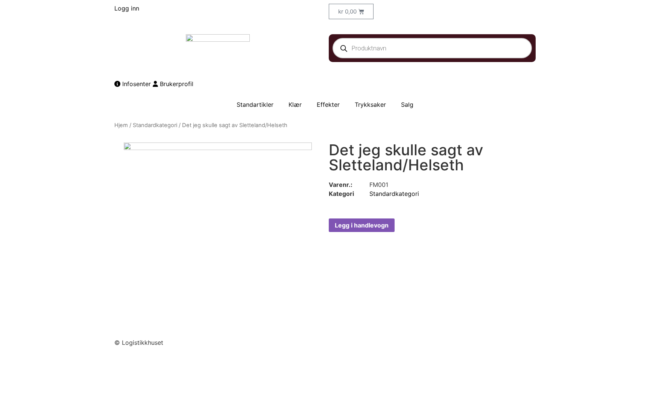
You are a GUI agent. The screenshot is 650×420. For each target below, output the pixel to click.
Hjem (121, 125)
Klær (295, 104)
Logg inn (126, 8)
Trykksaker (370, 104)
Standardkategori (155, 125)
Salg (407, 104)
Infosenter (135, 84)
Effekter (328, 104)
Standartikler (255, 104)
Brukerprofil (175, 84)
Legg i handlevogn (362, 225)
